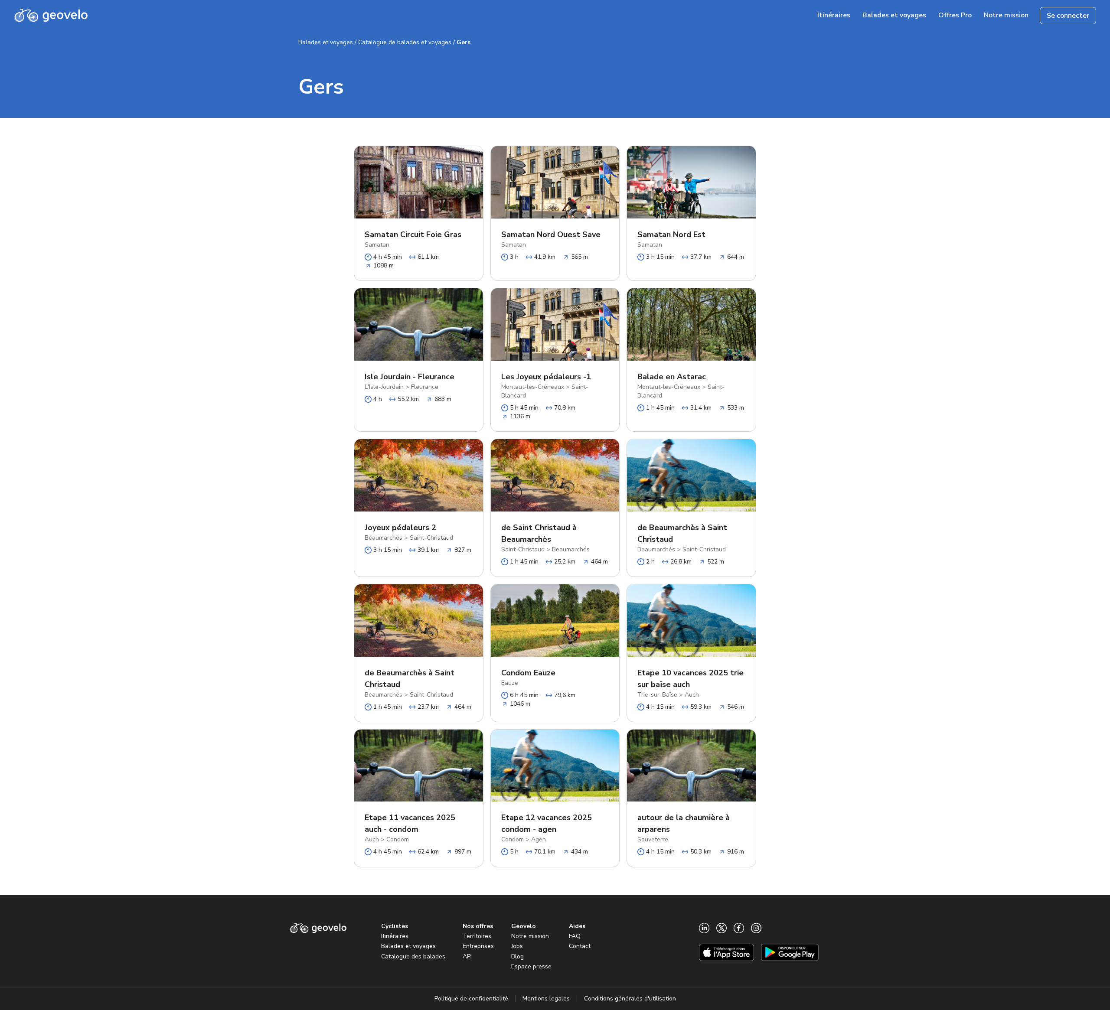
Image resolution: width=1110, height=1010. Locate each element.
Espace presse (531, 966)
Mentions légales (546, 998)
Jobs (517, 946)
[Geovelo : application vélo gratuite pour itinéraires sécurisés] (51, 16)
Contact (580, 946)
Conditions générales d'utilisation (630, 998)
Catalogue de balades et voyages (404, 42)
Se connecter (1068, 15)
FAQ (575, 936)
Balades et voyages (325, 42)
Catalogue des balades (413, 956)
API (467, 956)
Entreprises (478, 946)
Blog (517, 956)
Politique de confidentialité (471, 998)
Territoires (477, 936)
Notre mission (530, 936)
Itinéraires (394, 936)
